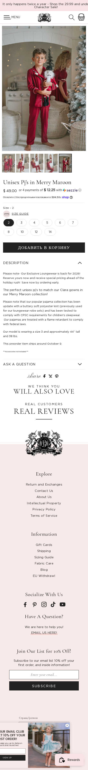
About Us (44, 496)
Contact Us (44, 490)
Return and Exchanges (44, 484)
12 (36, 231)
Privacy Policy (43, 509)
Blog (44, 569)
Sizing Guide (44, 557)
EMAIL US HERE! (44, 632)
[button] (6, 17)
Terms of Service (43, 515)
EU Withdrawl (44, 575)
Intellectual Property (44, 503)
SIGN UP (23, 758)
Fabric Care (44, 563)
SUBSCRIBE (44, 686)
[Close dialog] (83, 725)
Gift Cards (44, 544)
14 (50, 231)
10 (22, 231)
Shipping (44, 550)
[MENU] (6, 17)
